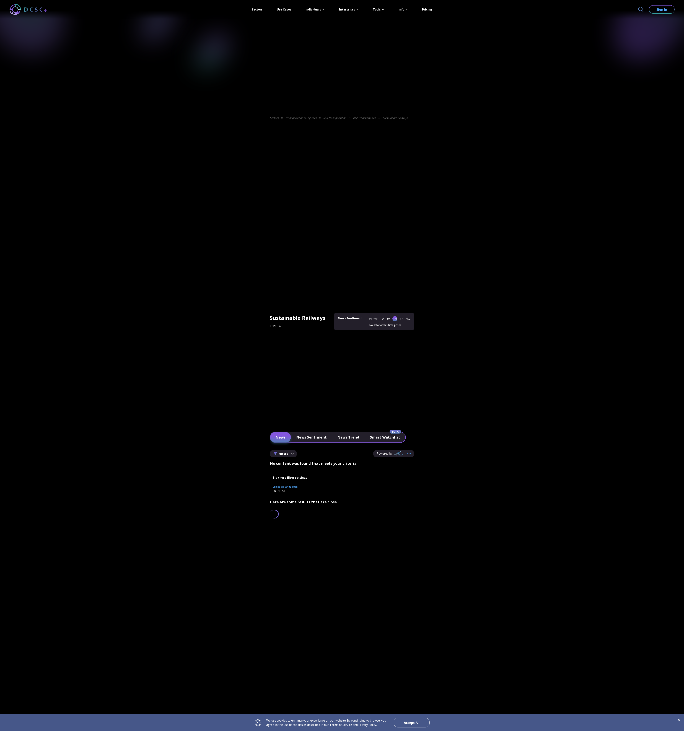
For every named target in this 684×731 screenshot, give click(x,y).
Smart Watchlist (385, 437)
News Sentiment (311, 437)
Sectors (257, 9)
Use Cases (284, 9)
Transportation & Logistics (301, 118)
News (281, 437)
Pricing (427, 9)
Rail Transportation (334, 118)
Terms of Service (341, 725)
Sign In (661, 9)
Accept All (411, 722)
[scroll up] (424, 547)
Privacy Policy (367, 725)
